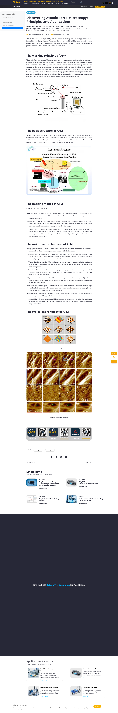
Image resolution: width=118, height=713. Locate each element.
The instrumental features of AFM (8, 25)
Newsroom (16, 7)
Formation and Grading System (46, 1)
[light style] (99, 12)
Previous (32, 462)
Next (87, 462)
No (50, 450)
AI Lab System (59, 1)
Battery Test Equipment (58, 585)
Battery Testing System (30, 1)
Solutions (35, 3)
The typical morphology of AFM (7, 27)
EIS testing (84, 6)
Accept (97, 706)
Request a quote (100, 6)
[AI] (103, 3)
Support (43, 3)
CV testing (90, 6)
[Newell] (110, 3)
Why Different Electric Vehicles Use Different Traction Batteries (90, 483)
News (66, 3)
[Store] (106, 3)
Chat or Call (114, 353)
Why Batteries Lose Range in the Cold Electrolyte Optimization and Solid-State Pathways (50, 483)
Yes (38, 450)
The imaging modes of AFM (7, 22)
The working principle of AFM (7, 17)
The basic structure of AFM (7, 19)
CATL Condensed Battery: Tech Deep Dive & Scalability (91, 499)
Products (26, 3)
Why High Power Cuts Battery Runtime (49, 499)
